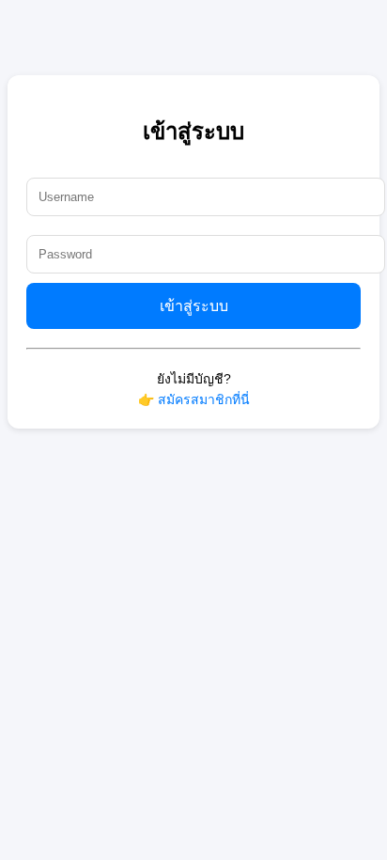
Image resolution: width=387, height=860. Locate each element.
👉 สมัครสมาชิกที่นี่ (194, 399)
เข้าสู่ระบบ (194, 306)
